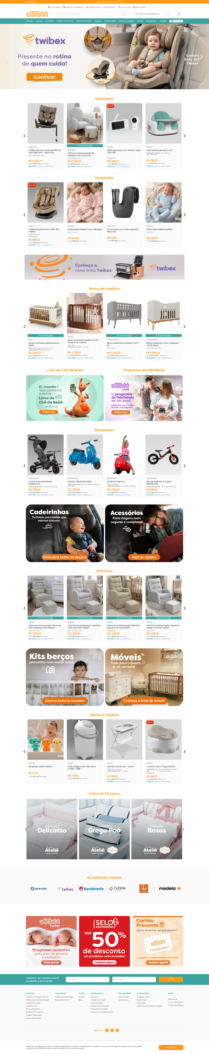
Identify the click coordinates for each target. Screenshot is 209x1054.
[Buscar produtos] (125, 14)
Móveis (39, 21)
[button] (97, 86)
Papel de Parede (84, 21)
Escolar (162, 21)
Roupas (97, 21)
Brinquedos (151, 21)
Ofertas (177, 21)
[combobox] (91, 14)
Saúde (140, 21)
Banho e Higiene (126, 21)
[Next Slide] (201, 56)
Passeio (29, 21)
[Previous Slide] (7, 56)
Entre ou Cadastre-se (149, 14)
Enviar (171, 979)
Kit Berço (49, 21)
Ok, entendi (171, 1047)
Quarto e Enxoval (65, 21)
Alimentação (110, 21)
